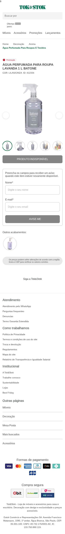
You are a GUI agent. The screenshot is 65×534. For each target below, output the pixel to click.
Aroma (32, 44)
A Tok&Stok (8, 372)
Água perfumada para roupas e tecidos (24, 48)
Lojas (5, 387)
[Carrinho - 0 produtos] (60, 7)
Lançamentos (52, 33)
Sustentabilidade (11, 382)
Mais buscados (11, 434)
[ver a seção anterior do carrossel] (59, 115)
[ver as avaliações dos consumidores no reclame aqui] (32, 493)
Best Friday (8, 392)
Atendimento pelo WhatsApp (17, 306)
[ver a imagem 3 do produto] (32, 146)
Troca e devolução (12, 344)
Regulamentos (10, 349)
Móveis (7, 33)
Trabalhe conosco (11, 377)
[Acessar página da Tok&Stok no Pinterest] (36, 285)
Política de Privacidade (14, 334)
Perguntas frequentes (13, 311)
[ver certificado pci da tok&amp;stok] (47, 493)
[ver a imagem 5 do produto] (58, 146)
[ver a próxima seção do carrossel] (6, 115)
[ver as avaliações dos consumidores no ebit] (17, 493)
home (6, 44)
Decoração (18, 44)
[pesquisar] (59, 16)
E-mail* (9, 199)
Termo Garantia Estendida (16, 321)
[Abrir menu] (11, 7)
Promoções (35, 33)
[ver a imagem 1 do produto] (7, 146)
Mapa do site (9, 354)
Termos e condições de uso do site (20, 339)
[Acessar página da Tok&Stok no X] (45, 285)
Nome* (9, 182)
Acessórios (20, 33)
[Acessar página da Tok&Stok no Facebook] (19, 285)
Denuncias (8, 316)
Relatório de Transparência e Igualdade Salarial (26, 359)
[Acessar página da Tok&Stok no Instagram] (28, 285)
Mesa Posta (9, 425)
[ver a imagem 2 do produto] (20, 146)
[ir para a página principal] (32, 7)
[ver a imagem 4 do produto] (45, 146)
